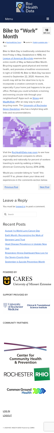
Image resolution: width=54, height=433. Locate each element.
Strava (36, 98)
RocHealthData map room (25, 152)
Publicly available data (40, 42)
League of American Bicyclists (18, 58)
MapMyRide (9, 101)
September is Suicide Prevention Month (25, 261)
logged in (20, 206)
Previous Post (11, 187)
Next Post (44, 187)
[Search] (5, 214)
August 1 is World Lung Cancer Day (22, 230)
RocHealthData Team (13, 42)
